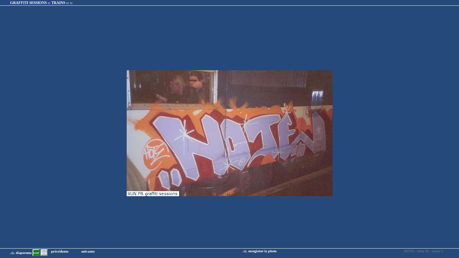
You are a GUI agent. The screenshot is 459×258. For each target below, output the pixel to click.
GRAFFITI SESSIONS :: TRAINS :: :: (41, 3)
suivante (88, 251)
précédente (60, 251)
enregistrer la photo (262, 251)
